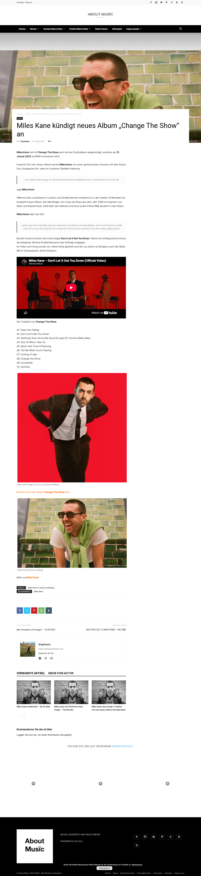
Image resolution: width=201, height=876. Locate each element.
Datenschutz (137, 864)
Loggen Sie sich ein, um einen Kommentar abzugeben (44, 734)
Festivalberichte (78, 28)
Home (22, 28)
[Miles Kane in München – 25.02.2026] (34, 692)
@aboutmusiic (122, 746)
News (33, 28)
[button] (180, 29)
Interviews (101, 28)
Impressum (132, 28)
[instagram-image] (33, 783)
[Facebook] (151, 2)
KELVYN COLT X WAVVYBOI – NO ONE (106, 629)
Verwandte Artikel (31, 673)
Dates (20, 703)
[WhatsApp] (41, 610)
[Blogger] (41, 658)
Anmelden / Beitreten (24, 2)
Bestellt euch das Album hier (43, 492)
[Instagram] (156, 2)
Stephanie (25, 141)
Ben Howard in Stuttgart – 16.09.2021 (36, 629)
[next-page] (24, 716)
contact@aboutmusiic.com (97, 841)
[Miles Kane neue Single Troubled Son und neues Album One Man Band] (109, 692)
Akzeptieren (104, 868)
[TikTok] (171, 2)
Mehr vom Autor (60, 673)
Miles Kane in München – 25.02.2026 (33, 706)
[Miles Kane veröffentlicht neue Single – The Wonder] (71, 692)
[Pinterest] (166, 2)
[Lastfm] (52, 658)
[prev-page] (19, 716)
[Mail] (161, 2)
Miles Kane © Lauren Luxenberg (41, 587)
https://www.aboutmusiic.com (50, 649)
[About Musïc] (100, 15)
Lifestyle (117, 28)
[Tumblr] (176, 2)
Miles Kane (32, 577)
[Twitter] (182, 2)
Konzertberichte (52, 28)
